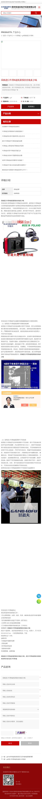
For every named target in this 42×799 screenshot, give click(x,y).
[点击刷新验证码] (20, 732)
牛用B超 (18, 35)
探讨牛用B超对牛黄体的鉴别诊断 (12, 141)
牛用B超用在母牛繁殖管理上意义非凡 (13, 136)
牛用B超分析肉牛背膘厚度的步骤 (12, 155)
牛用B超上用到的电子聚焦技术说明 (13, 146)
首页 (4, 35)
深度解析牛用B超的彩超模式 (10, 126)
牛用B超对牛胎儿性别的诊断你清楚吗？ (14, 165)
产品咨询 (11, 106)
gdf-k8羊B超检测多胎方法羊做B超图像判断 (20, 756)
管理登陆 (35, 793)
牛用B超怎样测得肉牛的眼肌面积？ (13, 131)
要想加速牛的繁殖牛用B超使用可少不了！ (15, 170)
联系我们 (31, 106)
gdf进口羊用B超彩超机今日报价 (16, 759)
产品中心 (10, 35)
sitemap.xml (14, 796)
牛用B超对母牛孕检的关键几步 (11, 150)
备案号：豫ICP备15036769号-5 (22, 793)
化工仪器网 (29, 796)
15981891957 (39, 596)
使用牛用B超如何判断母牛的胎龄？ (13, 160)
